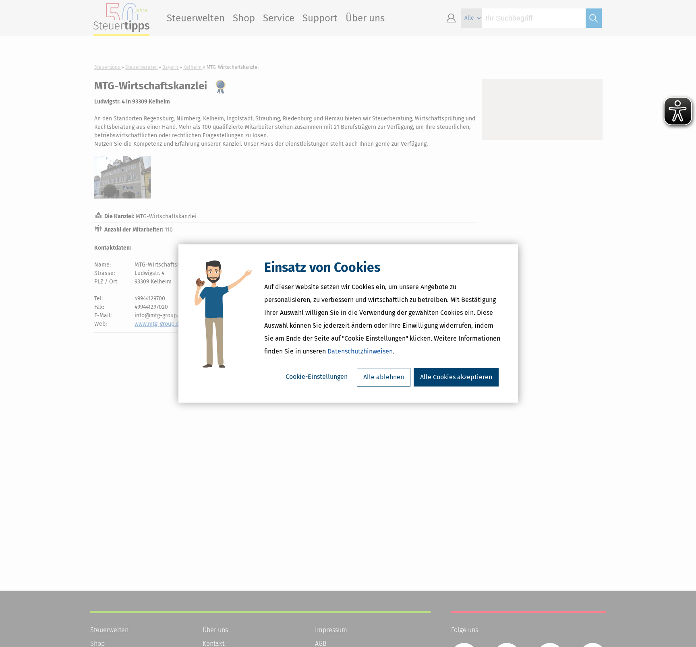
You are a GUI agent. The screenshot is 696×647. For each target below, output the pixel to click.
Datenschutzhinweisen (360, 351)
